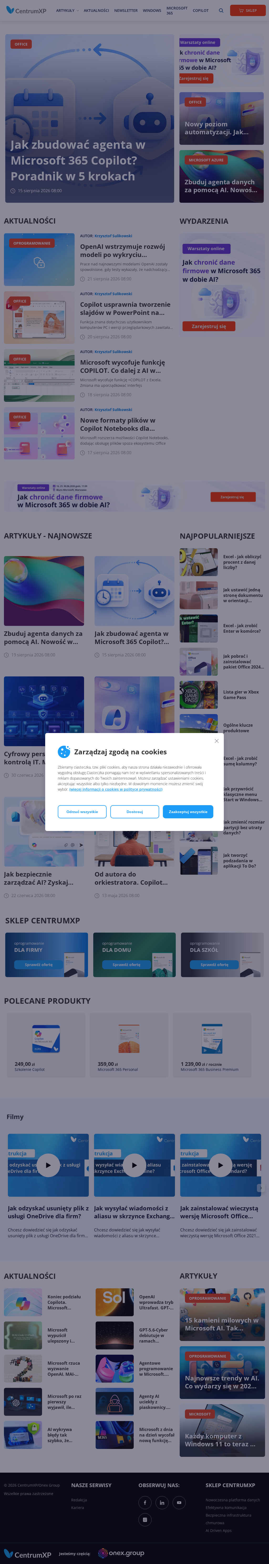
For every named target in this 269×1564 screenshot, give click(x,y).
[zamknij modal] (217, 740)
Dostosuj (135, 812)
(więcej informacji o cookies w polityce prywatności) (115, 789)
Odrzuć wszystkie (82, 812)
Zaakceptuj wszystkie (188, 812)
